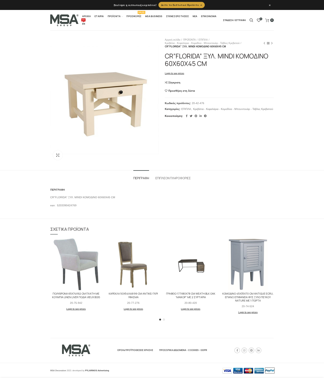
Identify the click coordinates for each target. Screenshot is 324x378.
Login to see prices (174, 73)
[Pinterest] (196, 115)
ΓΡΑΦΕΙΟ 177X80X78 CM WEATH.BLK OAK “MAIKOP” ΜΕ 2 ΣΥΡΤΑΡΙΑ (190, 295)
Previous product (264, 43)
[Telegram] (205, 115)
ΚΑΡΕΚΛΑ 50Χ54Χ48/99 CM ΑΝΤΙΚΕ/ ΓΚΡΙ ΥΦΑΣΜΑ (133, 295)
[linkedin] (200, 115)
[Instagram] (244, 350)
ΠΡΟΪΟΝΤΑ (189, 39)
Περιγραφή (141, 178)
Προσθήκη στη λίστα (181, 90)
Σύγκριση (174, 82)
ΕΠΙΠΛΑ (203, 39)
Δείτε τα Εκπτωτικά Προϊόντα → (181, 5)
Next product (272, 43)
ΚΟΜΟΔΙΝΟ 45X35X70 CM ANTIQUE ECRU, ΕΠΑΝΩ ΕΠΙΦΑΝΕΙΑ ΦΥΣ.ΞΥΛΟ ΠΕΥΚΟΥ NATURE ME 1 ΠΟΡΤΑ (248, 297)
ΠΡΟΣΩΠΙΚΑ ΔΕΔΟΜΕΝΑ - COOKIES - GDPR (183, 350)
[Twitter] (191, 115)
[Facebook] (187, 115)
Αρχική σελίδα (172, 39)
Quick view (99, 253)
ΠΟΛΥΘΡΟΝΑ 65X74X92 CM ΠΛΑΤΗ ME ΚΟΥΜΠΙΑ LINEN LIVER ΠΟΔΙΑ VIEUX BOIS (76, 295)
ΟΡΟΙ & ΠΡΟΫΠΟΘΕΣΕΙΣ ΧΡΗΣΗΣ (135, 350)
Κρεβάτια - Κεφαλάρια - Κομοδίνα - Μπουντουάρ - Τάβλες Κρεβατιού (202, 43)
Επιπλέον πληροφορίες (173, 178)
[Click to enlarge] (57, 155)
